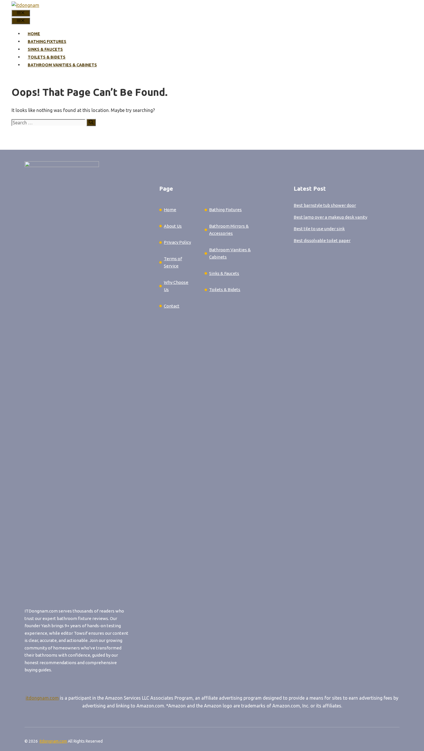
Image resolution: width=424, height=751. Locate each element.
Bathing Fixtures (47, 41)
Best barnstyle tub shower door (325, 205)
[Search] (91, 122)
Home (34, 33)
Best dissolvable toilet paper (322, 240)
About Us (173, 226)
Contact (171, 306)
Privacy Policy (177, 242)
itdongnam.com (42, 698)
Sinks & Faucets (45, 49)
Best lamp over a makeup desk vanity (330, 217)
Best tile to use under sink (319, 228)
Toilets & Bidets (46, 57)
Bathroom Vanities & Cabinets (62, 65)
